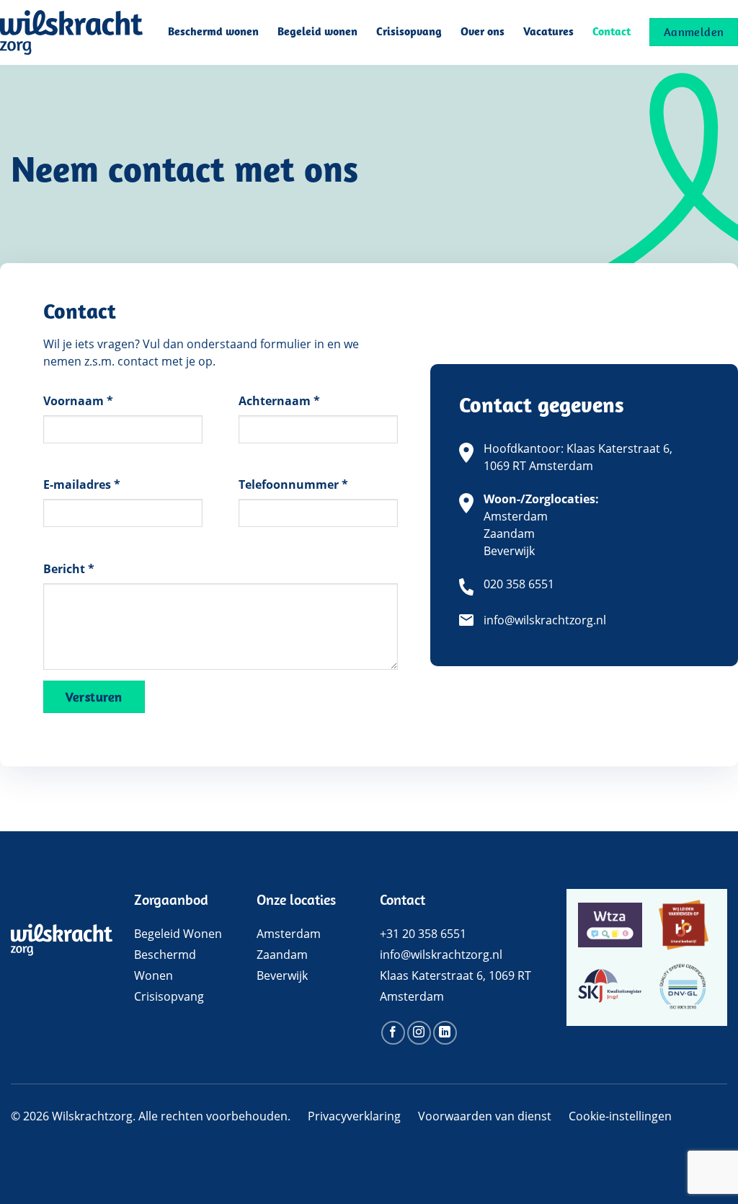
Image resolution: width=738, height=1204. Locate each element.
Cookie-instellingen (620, 1116)
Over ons (482, 32)
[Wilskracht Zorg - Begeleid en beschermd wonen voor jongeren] (71, 32)
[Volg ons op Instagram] (419, 1033)
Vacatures (548, 32)
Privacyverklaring (354, 1116)
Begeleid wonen (317, 32)
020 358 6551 (519, 584)
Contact (611, 32)
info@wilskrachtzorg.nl (545, 620)
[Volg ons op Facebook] (393, 1033)
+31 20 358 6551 (423, 934)
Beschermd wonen (213, 32)
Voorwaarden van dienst (484, 1116)
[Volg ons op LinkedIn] (445, 1033)
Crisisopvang (409, 32)
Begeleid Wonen (178, 934)
